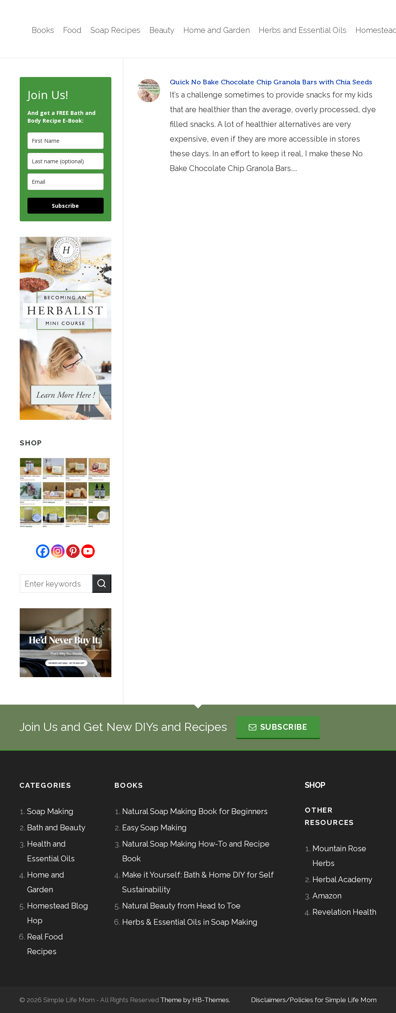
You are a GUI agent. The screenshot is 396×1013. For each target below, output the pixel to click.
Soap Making (50, 811)
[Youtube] (88, 551)
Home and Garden (45, 882)
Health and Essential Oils (51, 851)
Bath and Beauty (56, 827)
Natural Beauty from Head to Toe (181, 905)
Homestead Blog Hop (57, 913)
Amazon (326, 895)
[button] (101, 583)
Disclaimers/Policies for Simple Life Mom (314, 1000)
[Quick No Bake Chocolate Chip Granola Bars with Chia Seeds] (148, 90)
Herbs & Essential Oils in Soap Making (190, 922)
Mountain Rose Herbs (339, 856)
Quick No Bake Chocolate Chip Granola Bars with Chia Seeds (271, 82)
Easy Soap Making (154, 827)
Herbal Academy (342, 879)
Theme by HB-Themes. (195, 1000)
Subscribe (65, 205)
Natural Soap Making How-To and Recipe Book (196, 851)
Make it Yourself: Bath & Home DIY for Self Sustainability (198, 882)
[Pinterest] (73, 551)
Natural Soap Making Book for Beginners (195, 811)
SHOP (315, 785)
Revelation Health (344, 912)
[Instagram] (58, 551)
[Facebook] (43, 551)
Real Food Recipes (45, 944)
